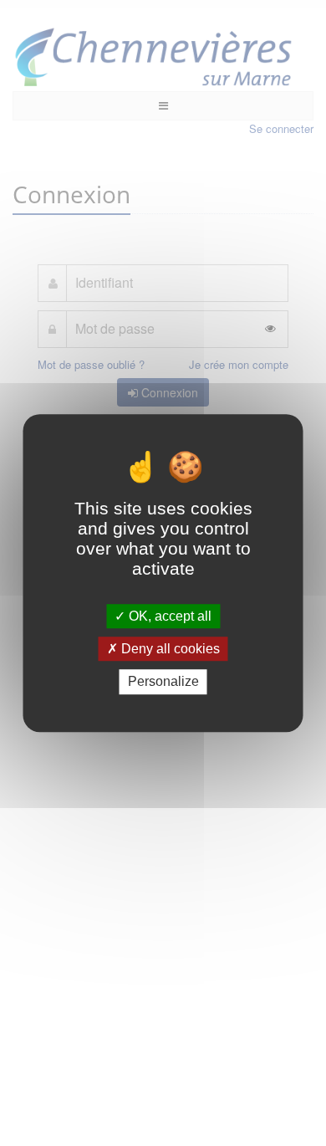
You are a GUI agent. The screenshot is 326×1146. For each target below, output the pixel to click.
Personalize (163, 682)
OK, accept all (168, 616)
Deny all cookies (169, 649)
